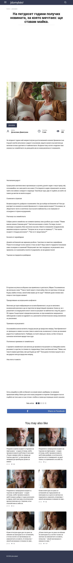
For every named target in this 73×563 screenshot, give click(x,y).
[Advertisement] (36, 40)
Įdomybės (11, 125)
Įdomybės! (16, 2)
